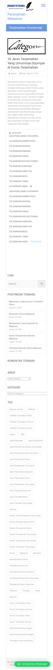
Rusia (37, 591)
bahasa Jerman (16, 409)
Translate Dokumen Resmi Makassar (25, 348)
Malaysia (24, 553)
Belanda (31, 409)
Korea (12, 553)
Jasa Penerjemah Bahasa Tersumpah (26, 447)
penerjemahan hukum (19, 559)
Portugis (26, 591)
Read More (36, 242)
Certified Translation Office (21, 416)
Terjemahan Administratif (22, 141)
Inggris (12, 434)
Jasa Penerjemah (35, 441)
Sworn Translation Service (21, 609)
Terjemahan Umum (18, 186)
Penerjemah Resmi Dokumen (22, 584)
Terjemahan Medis (18, 176)
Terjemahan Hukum (18, 156)
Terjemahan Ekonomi (19, 146)
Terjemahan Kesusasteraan (23, 161)
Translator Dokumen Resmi (21, 641)
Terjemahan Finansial (20, 151)
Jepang (13, 509)
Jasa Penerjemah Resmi (20, 459)
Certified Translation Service (21, 422)
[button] (32, 664)
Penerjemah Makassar (16, 16)
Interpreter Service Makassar (22, 314)
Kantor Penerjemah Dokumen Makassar (22, 337)
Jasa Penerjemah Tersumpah (23, 136)
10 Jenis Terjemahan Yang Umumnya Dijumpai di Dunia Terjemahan (26, 63)
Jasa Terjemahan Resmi (20, 478)
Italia (23, 434)
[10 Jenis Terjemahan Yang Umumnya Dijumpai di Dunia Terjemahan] (26, 46)
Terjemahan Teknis (18, 181)
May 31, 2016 (32, 73)
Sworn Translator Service (20, 622)
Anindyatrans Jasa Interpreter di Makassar (23, 325)
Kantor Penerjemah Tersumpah (23, 534)
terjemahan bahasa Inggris (21, 628)
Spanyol (13, 597)
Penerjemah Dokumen (19, 566)
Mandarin (37, 553)
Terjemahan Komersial (20, 166)
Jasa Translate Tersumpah (21, 503)
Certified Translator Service (21, 428)
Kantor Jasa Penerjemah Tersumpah (25, 516)
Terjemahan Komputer (20, 171)
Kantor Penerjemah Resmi (21, 528)
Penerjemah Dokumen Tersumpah (24, 578)
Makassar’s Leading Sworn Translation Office (26, 303)
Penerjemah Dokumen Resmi (22, 572)
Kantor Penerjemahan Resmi (22, 522)
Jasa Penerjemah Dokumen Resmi (24, 453)
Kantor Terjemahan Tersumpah (23, 541)
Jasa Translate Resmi (19, 497)
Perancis (13, 591)
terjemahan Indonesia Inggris (22, 634)
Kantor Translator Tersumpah (22, 547)
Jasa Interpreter (16, 441)
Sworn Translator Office (20, 616)
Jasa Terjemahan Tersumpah (22, 484)
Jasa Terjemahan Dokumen (21, 472)
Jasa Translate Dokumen (20, 491)
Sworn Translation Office (20, 603)
